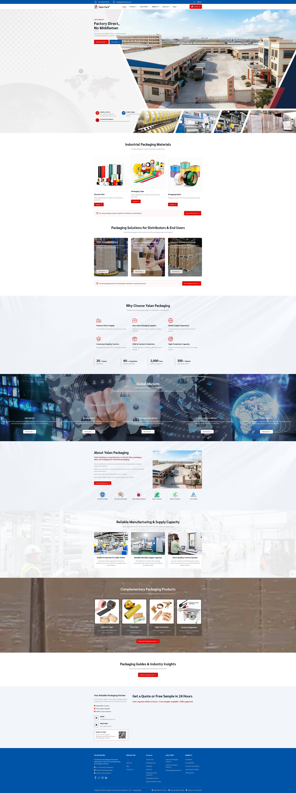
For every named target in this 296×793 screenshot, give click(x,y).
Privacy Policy (137, 790)
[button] (145, 130)
